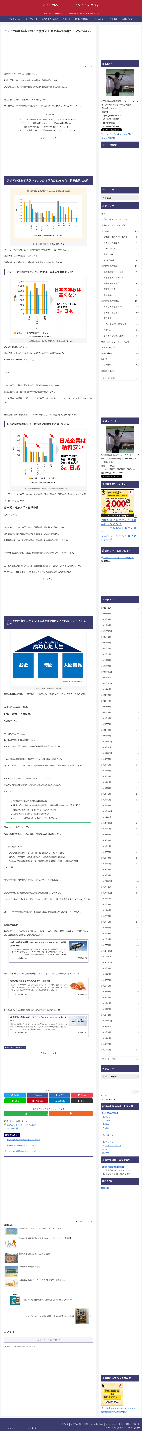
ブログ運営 (120, 365)
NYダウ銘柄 (121, 260)
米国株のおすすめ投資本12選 (114, 1412)
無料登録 (105, 1188)
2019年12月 (120, 742)
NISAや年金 (120, 353)
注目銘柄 (120, 231)
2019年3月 (120, 794)
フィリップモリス (113, 1145)
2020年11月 (120, 677)
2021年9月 (120, 637)
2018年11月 (120, 817)
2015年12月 (120, 1021)
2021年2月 (120, 666)
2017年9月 (120, 898)
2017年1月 (120, 945)
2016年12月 (120, 951)
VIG (107, 1153)
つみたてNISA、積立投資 (121, 324)
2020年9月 (120, 689)
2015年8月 (120, 1038)
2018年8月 (120, 835)
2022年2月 (120, 619)
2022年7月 (120, 614)
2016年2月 (120, 1009)
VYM (107, 1120)
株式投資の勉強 (76, 1424)
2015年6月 (120, 1050)
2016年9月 (120, 968)
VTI (106, 1128)
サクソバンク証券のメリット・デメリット (23, 1151)
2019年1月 (120, 805)
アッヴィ (109, 1142)
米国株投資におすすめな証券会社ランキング (119, 520)
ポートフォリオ (121, 312)
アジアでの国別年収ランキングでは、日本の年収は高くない (48, 123)
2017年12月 (120, 881)
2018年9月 (120, 829)
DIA (107, 1124)
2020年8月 (120, 695)
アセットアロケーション (121, 278)
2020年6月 (120, 707)
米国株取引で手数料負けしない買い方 (22, 1145)
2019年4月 (120, 788)
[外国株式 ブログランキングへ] (106, 561)
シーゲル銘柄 (121, 248)
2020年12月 (120, 672)
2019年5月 (120, 782)
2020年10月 (120, 683)
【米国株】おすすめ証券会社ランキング (119, 1408)
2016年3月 (120, 1003)
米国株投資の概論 (120, 266)
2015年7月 (120, 1044)
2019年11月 (120, 747)
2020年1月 (120, 736)
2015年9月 (120, 1032)
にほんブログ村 (11, 1128)
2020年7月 (120, 701)
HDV (107, 1149)
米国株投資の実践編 (120, 301)
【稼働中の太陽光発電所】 (113, 1167)
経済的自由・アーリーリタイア (15, 1047)
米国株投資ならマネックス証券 (120, 342)
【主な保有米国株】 (110, 1113)
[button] (137, 378)
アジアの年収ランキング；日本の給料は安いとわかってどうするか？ (49, 130)
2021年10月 (120, 631)
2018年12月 (120, 811)
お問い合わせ (98, 1424)
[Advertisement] (48, 50)
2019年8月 (120, 765)
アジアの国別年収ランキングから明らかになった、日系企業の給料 (48, 119)
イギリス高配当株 (121, 243)
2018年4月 (120, 858)
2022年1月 (120, 625)
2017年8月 (120, 904)
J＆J (107, 1138)
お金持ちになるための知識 (120, 225)
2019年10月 (120, 753)
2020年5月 (120, 712)
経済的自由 (88, 1424)
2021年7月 (120, 643)
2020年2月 (120, 730)
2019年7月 (120, 771)
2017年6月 (120, 916)
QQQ (107, 1117)
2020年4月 (120, 718)
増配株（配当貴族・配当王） (121, 237)
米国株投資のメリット (121, 272)
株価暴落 (121, 295)
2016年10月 (120, 962)
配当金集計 (121, 318)
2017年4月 (120, 928)
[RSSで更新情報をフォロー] (71, 1113)
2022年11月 (120, 608)
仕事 (120, 214)
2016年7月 (120, 980)
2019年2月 (120, 800)
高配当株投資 (121, 289)
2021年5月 (120, 654)
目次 (45, 114)
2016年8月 (120, 974)
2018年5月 (120, 852)
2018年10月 (120, 823)
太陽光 (128, 1424)
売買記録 (121, 330)
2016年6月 (120, 986)
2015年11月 (120, 1026)
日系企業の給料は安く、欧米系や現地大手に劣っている (46, 127)
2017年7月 (120, 910)
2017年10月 (120, 893)
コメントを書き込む (48, 1339)
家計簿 (120, 359)
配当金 (121, 1424)
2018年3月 (120, 864)
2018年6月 (120, 846)
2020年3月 (120, 724)
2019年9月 (120, 759)
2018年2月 (120, 869)
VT (106, 1131)
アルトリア (110, 1135)
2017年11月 (120, 887)
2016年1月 (120, 1015)
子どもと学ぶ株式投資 (121, 336)
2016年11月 (120, 957)
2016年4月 (120, 997)
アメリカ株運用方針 (121, 307)
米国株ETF (121, 254)
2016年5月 (120, 992)
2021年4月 (120, 660)
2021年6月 (120, 648)
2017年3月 (120, 933)
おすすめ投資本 (120, 347)
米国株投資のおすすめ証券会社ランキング (23, 1140)
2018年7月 (120, 840)
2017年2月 (120, 939)
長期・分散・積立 (121, 283)
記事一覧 (136, 1424)
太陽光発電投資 (120, 371)
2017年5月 (120, 922)
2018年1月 (120, 875)
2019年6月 (120, 776)
